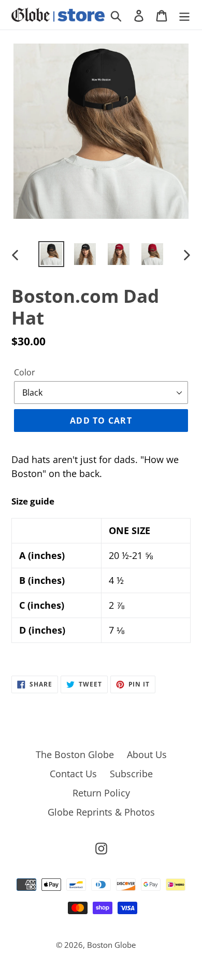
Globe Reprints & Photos (101, 812)
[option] (51, 254)
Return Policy (101, 793)
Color (24, 372)
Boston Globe (111, 945)
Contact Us (73, 773)
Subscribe (131, 773)
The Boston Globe (75, 754)
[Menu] (184, 15)
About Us (147, 754)
